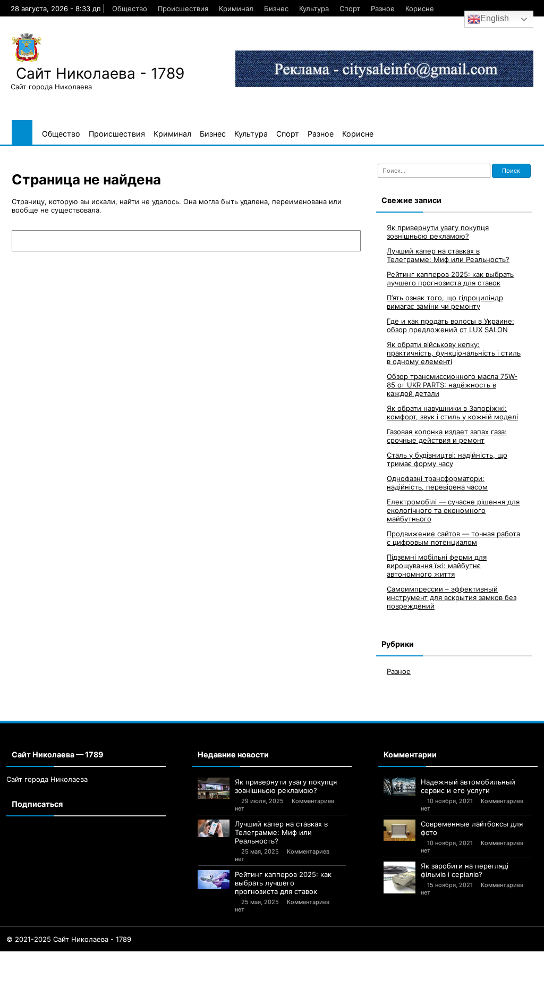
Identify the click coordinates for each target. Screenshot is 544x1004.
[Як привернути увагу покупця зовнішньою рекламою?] (214, 788)
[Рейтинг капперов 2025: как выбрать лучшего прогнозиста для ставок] (214, 880)
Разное (383, 8)
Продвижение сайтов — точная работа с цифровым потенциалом (453, 537)
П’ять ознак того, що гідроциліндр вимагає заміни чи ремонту (445, 301)
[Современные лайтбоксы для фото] (399, 830)
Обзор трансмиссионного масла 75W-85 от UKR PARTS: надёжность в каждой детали (452, 385)
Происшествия (183, 8)
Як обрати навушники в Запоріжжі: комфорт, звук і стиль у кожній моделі (452, 412)
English (494, 18)
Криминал (236, 8)
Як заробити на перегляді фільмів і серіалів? (464, 870)
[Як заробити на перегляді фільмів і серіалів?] (399, 877)
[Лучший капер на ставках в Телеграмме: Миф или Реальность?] (214, 829)
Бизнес (276, 8)
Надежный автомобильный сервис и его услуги (468, 786)
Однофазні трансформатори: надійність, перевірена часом (437, 482)
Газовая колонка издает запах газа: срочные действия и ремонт (447, 435)
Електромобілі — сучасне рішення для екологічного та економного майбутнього (453, 510)
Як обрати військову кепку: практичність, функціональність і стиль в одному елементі (454, 353)
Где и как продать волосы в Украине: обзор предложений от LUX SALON (450, 325)
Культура (314, 8)
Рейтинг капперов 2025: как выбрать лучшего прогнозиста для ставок (450, 278)
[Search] (347, 240)
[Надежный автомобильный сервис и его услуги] (399, 787)
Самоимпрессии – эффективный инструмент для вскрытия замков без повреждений (451, 597)
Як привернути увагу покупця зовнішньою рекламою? (438, 231)
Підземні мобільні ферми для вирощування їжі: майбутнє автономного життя (437, 565)
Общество (129, 8)
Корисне (419, 8)
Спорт (349, 8)
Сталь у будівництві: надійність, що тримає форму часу (447, 459)
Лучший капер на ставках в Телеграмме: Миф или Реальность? (448, 255)
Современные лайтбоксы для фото (472, 828)
